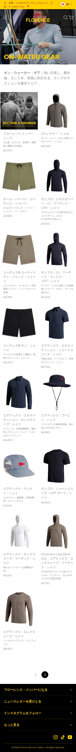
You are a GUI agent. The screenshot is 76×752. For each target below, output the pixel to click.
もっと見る (11, 725)
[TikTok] (63, 737)
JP (67, 4)
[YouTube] (70, 737)
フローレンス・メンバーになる (26, 690)
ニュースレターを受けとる (22, 701)
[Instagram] (55, 737)
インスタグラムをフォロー (22, 713)
